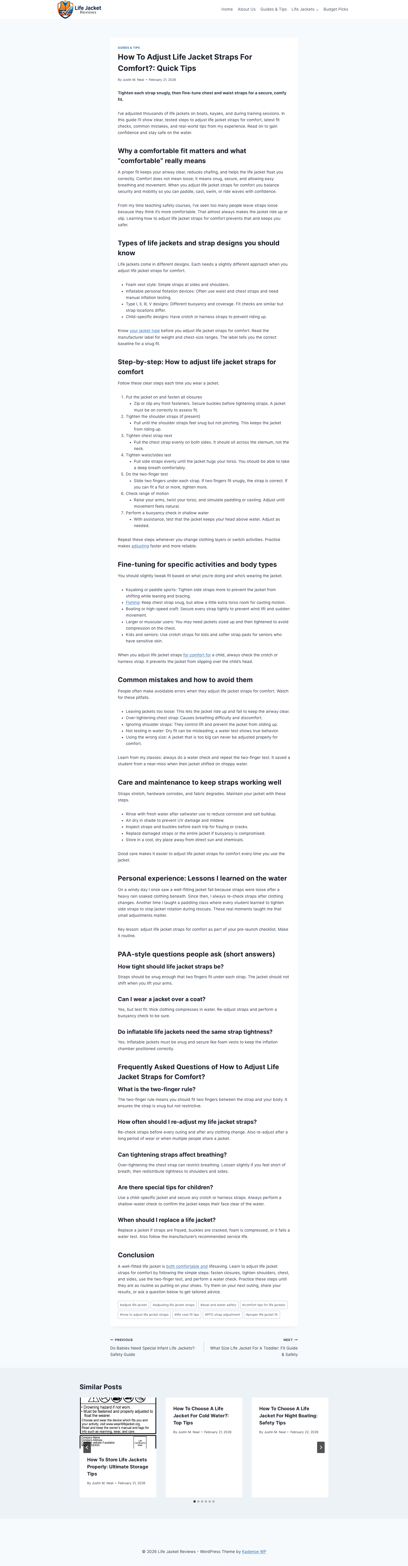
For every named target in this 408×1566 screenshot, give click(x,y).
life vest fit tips (186, 1314)
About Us (247, 9)
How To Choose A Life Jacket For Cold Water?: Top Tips (201, 1416)
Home (227, 9)
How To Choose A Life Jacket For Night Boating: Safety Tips (288, 1416)
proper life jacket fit (262, 1314)
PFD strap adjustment (222, 1314)
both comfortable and (187, 1266)
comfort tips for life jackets (263, 1305)
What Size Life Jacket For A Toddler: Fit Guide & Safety (254, 1347)
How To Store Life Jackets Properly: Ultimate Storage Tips (117, 1467)
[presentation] (118, 1423)
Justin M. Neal (133, 80)
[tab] (194, 1501)
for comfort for (197, 655)
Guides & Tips (273, 9)
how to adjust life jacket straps (144, 1314)
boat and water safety (218, 1305)
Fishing (132, 602)
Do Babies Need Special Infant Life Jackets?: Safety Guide (153, 1347)
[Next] (321, 1447)
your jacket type (145, 330)
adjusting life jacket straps (174, 1305)
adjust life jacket (133, 1305)
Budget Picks (335, 9)
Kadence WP (254, 1551)
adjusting (140, 546)
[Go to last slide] (87, 1447)
